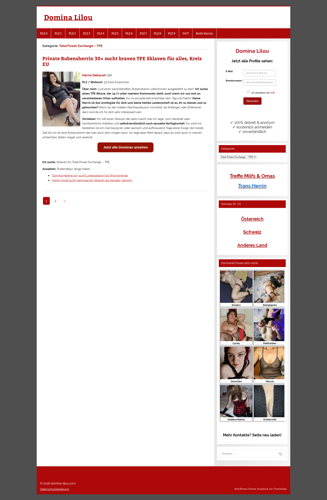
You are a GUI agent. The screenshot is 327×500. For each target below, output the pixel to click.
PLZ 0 (43, 33)
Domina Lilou (68, 17)
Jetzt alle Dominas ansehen (125, 147)
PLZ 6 (129, 33)
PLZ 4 (100, 33)
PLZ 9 (171, 33)
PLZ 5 (114, 33)
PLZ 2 (72, 33)
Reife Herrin (204, 33)
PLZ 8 (157, 33)
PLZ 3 (86, 33)
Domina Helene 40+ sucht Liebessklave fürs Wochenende (90, 175)
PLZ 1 (58, 33)
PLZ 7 (143, 33)
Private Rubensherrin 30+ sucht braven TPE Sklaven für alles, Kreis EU (122, 61)
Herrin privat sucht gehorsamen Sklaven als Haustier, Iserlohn (92, 180)
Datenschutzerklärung (54, 489)
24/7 (185, 33)
